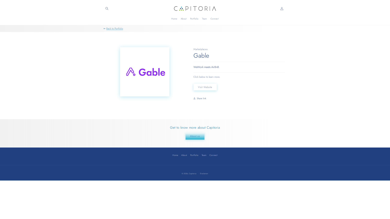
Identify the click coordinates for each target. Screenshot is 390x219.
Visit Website (205, 87)
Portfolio (194, 155)
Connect (213, 155)
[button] (107, 8)
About (184, 155)
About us (195, 136)
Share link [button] (201, 98)
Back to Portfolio (114, 28)
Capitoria (192, 173)
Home (175, 155)
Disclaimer (204, 173)
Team (204, 155)
